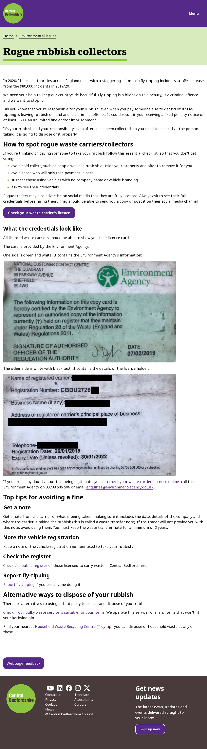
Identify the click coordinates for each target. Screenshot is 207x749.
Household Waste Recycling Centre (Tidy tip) (73, 626)
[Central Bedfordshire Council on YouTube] (50, 689)
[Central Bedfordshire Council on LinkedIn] (59, 689)
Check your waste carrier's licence (39, 212)
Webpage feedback (23, 663)
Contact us (53, 694)
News (49, 709)
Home (8, 35)
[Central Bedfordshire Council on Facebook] (68, 689)
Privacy (50, 699)
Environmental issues (37, 35)
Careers (80, 704)
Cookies (51, 704)
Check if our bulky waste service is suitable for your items (54, 612)
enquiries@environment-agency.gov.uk (119, 487)
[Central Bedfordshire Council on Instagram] (78, 689)
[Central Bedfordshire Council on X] (87, 689)
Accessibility (83, 699)
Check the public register (25, 565)
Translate (81, 694)
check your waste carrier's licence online (144, 481)
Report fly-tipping (19, 584)
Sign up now (150, 729)
